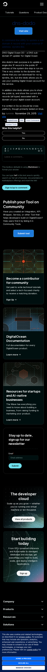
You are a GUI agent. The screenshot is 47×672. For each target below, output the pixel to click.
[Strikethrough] (14, 149)
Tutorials (9, 12)
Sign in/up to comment (16, 187)
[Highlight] (22, 149)
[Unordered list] (33, 149)
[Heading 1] (25, 149)
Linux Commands (32, 120)
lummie (10, 113)
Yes (23, 133)
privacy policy (25, 637)
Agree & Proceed (23, 659)
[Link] (16, 149)
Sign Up (10, 299)
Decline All (23, 663)
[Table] (5, 151)
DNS (22, 120)
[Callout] (41, 149)
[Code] (8, 151)
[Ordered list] (35, 149)
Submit (15, 465)
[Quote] (38, 149)
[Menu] (42, 4)
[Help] (42, 151)
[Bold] (5, 149)
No (23, 138)
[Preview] (39, 151)
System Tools (11, 124)
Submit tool (24, 233)
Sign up (23, 573)
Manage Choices (23, 668)
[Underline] (11, 149)
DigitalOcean (12, 120)
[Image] (19, 149)
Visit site (23, 31)
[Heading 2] (27, 149)
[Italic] (8, 149)
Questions (24, 12)
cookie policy (32, 649)
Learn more (12, 354)
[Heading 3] (30, 149)
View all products (23, 519)
